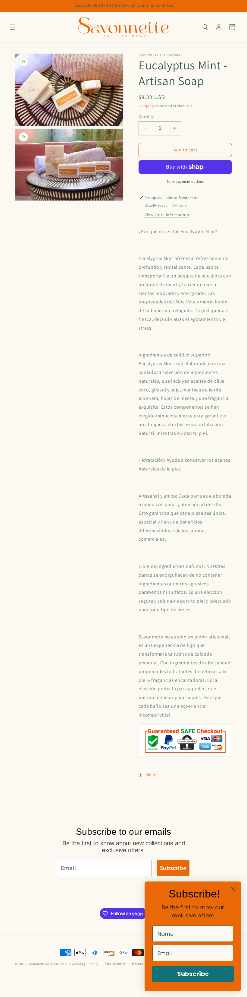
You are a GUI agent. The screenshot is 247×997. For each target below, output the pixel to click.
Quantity (146, 116)
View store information (167, 214)
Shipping (146, 105)
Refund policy (115, 963)
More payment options (185, 181)
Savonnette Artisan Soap (47, 964)
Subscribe (173, 867)
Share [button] (151, 774)
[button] (12, 27)
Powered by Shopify (82, 964)
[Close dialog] (233, 889)
